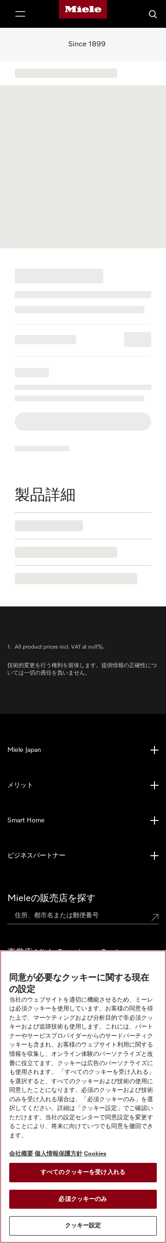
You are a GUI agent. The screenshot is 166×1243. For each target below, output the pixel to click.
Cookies (95, 1154)
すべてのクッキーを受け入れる (83, 1172)
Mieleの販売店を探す (51, 898)
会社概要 (21, 1154)
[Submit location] (155, 917)
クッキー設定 (83, 1226)
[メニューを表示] (20, 13)
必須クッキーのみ (83, 1199)
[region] (83, 1096)
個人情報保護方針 (59, 1154)
